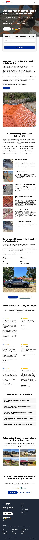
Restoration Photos (25, 508)
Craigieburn (5, 531)
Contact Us (6, 87)
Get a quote (6, 28)
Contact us (5, 83)
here (21, 312)
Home (22, 505)
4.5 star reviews (6, 72)
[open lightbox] (7, 453)
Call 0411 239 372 (7, 513)
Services (22, 506)
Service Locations (24, 509)
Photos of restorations (25, 297)
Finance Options (24, 511)
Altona (4, 529)
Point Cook (5, 533)
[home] (8, 2)
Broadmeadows (15, 529)
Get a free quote (12, 297)
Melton (22, 531)
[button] (34, 2)
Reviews (22, 512)
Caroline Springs (24, 529)
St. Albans (14, 533)
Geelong (13, 531)
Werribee (23, 533)
